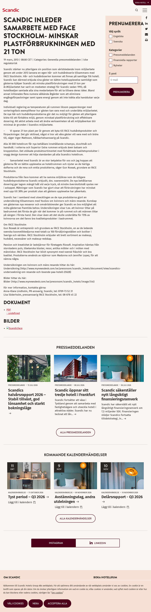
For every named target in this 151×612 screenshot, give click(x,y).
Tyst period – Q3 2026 (26, 497)
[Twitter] (146, 29)
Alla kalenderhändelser (75, 518)
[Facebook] (146, 18)
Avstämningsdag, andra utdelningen (74, 499)
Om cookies (57, 593)
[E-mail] (146, 35)
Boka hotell (140, 2)
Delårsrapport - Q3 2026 (122, 497)
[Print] (146, 40)
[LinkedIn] (146, 24)
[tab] (53, 543)
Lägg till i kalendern (20, 502)
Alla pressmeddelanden (75, 432)
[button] (144, 10)
